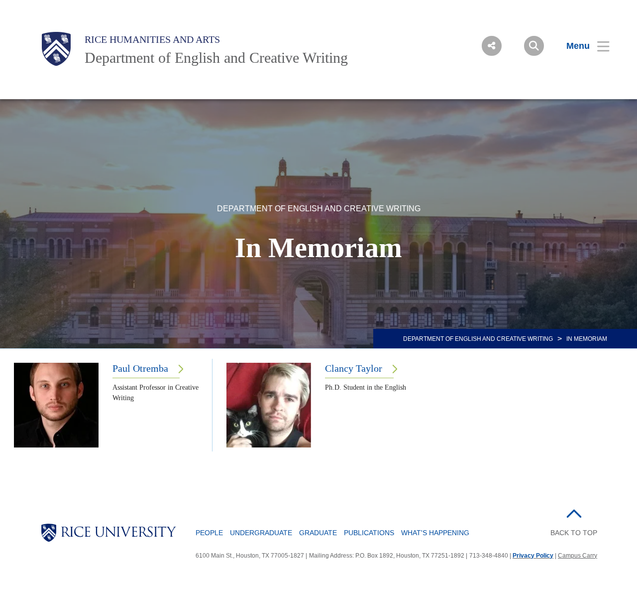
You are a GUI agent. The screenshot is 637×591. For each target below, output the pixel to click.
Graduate (318, 533)
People (209, 533)
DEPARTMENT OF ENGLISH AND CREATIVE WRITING (478, 338)
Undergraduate (261, 533)
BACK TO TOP (573, 533)
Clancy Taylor (353, 368)
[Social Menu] (492, 46)
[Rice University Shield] (56, 49)
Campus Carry (577, 555)
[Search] (534, 46)
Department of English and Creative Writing (216, 57)
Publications (369, 533)
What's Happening (435, 533)
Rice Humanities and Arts (152, 39)
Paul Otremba (140, 368)
